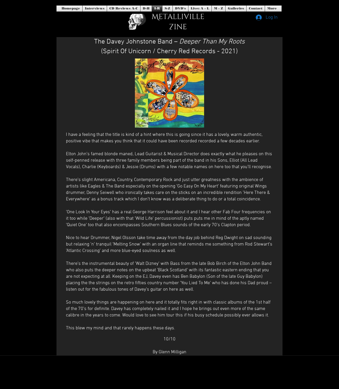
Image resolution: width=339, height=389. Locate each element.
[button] (180, 9)
